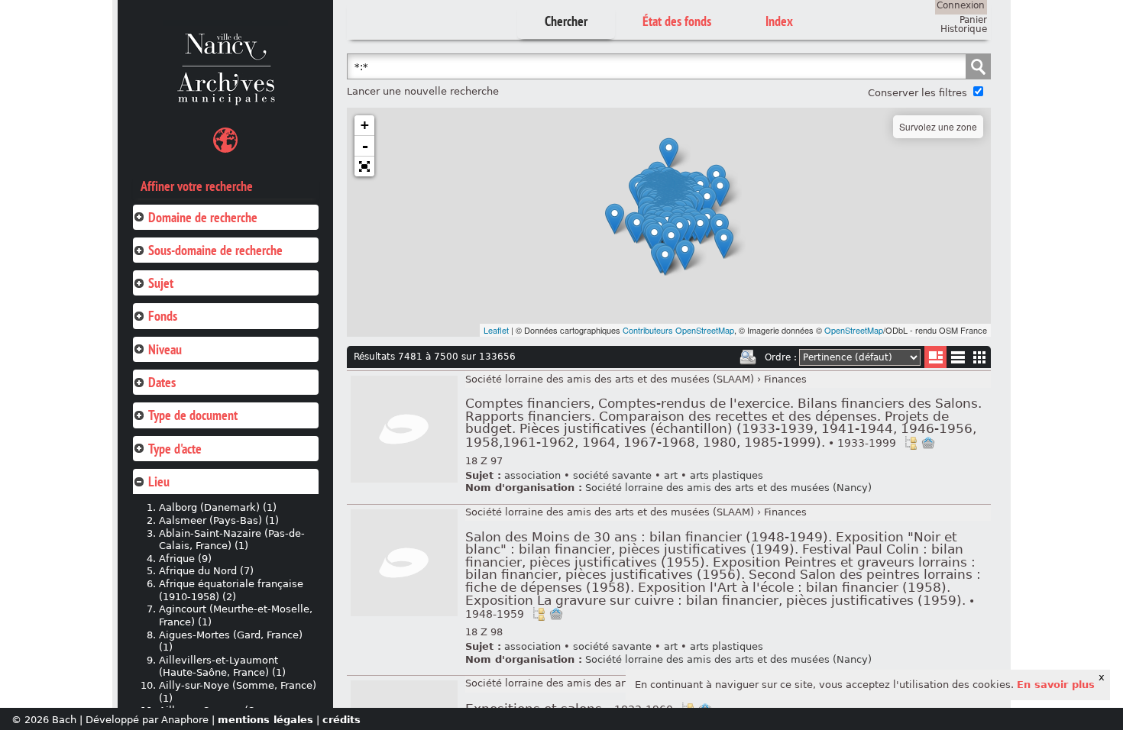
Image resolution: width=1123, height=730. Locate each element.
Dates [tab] (162, 382)
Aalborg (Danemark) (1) (218, 507)
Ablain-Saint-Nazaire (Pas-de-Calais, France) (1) (232, 540)
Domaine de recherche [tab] (202, 217)
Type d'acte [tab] (175, 448)
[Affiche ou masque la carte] (225, 142)
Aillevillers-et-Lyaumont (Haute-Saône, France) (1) (222, 666)
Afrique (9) (185, 558)
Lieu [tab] (159, 481)
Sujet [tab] (160, 283)
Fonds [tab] (162, 316)
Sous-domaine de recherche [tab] (215, 250)
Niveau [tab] (165, 349)
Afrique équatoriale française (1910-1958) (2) (231, 590)
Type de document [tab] (193, 415)
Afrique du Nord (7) (206, 571)
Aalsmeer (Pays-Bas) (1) (219, 520)
